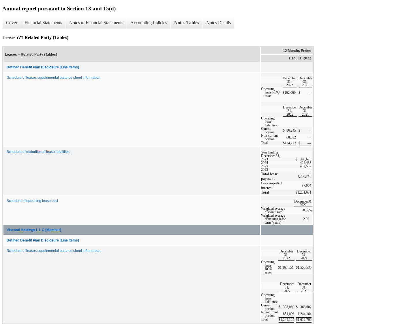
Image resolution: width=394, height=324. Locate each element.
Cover (11, 22)
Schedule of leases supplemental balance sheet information (53, 77)
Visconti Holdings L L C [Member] (34, 230)
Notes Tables (186, 22)
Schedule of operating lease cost (32, 201)
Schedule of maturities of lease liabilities (38, 151)
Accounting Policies (148, 22)
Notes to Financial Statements (96, 22)
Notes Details (218, 22)
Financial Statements (43, 22)
